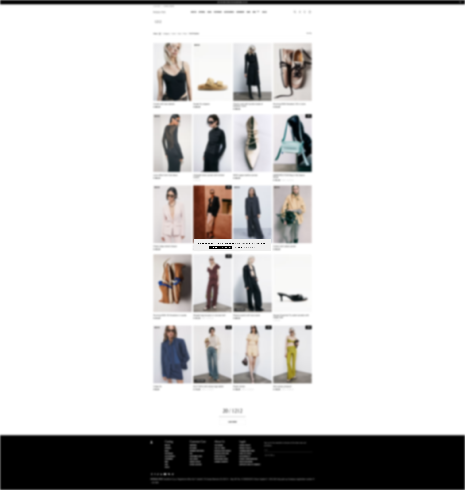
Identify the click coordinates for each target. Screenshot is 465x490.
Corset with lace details (164, 104)
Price (184, 34)
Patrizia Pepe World (222, 451)
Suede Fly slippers (201, 104)
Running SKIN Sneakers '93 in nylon (289, 104)
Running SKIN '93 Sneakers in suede (169, 315)
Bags (209, 12)
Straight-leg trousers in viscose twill (209, 315)
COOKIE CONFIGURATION (248, 459)
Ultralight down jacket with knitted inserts (208, 176)
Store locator (196, 464)
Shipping (193, 445)
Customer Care (196, 456)
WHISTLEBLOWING (246, 462)
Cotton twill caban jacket (284, 246)
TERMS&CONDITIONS (246, 451)
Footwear (218, 12)
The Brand (218, 445)
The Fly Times (219, 448)
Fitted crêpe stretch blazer (165, 246)
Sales (264, 12)
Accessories (229, 12)
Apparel (202, 12)
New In (193, 12)
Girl (256, 12)
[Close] (460, 2)
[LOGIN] (300, 12)
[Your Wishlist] (305, 12)
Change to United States (245, 247)
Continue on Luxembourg (220, 247)
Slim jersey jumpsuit (282, 387)
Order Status (195, 462)
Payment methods (197, 451)
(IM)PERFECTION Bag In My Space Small (289, 176)
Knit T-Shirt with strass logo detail (208, 387)
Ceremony (240, 12)
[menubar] (228, 12)
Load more (232, 422)
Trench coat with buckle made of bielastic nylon (248, 105)
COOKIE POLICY (245, 445)
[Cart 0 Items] (310, 12)
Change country (221, 462)
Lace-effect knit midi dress (165, 175)
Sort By (309, 33)
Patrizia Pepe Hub (221, 453)
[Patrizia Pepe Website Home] (159, 12)
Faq (191, 453)
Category (166, 34)
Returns (193, 448)
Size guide (194, 459)
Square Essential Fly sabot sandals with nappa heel (291, 317)
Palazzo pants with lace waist (246, 315)
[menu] (229, 12)
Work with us (220, 456)
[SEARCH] (295, 12)
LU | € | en (156, 6)
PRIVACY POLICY (245, 448)
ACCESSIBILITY (244, 456)
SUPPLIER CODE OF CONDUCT (249, 464)
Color (174, 34)
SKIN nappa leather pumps (245, 175)
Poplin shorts (239, 387)
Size (179, 34)
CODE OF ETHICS (245, 453)
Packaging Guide (221, 459)
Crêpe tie (157, 387)
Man (248, 12)
